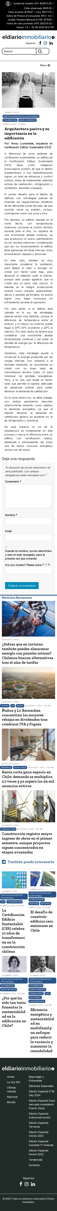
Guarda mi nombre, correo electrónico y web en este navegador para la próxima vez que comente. (28, 554)
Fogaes (5, 706)
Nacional (45, 903)
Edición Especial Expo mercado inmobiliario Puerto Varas (42, 1104)
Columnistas (9, 120)
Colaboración (14, 902)
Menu (44, 65)
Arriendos (6, 767)
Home (10, 1076)
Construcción (8, 829)
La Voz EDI (13, 1082)
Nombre (11, 515)
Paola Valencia (8, 989)
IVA (12, 706)
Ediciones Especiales (41, 1086)
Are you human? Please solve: (24, 564)
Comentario (13, 481)
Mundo (11, 1102)
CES (3, 902)
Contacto (34, 1165)
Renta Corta (20, 767)
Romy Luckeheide (27, 120)
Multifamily (35, 997)
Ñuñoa (20, 706)
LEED (47, 993)
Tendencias (35, 1159)
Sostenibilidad (36, 1001)
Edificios (33, 903)
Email (8, 531)
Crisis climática (37, 989)
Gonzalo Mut (36, 993)
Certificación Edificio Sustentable (20, 116)
